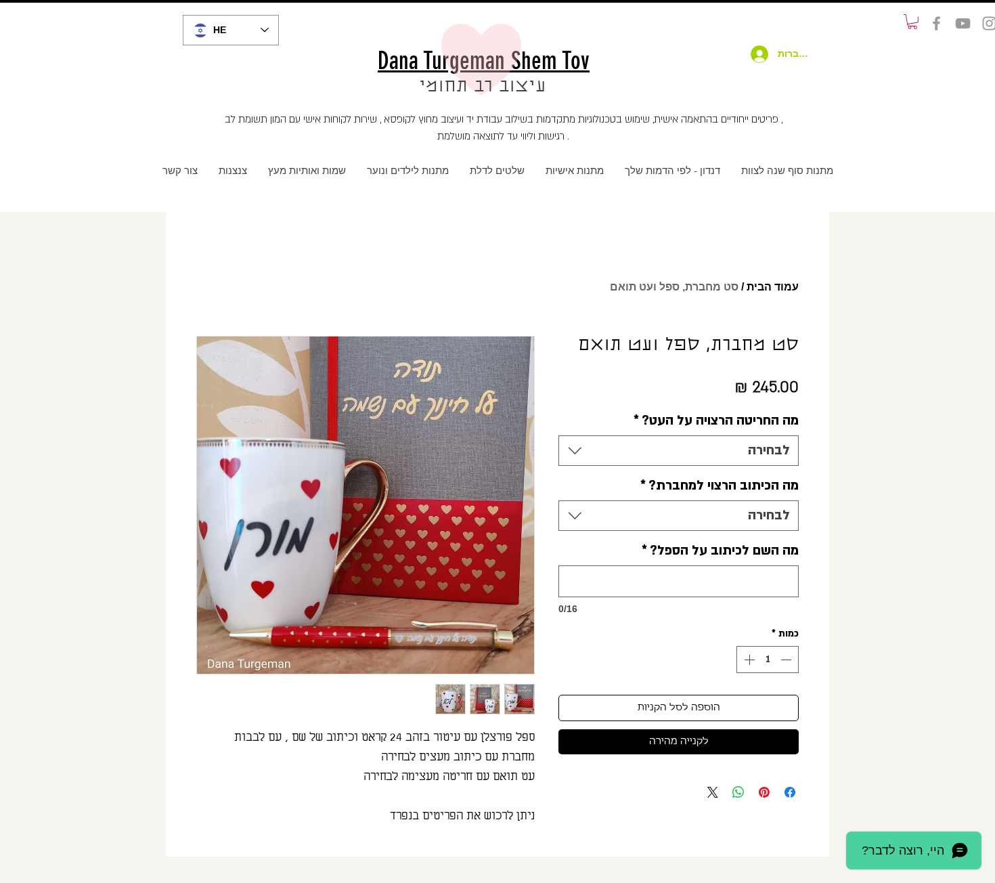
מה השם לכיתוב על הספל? (720, 550)
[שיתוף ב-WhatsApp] (738, 792)
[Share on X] (713, 792)
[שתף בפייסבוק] (790, 792)
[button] (912, 21)
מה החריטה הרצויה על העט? (716, 420)
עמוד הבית (773, 287)
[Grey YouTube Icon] (963, 23)
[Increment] (747, 659)
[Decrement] (787, 659)
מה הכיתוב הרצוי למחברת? (719, 485)
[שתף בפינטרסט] (764, 792)
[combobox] (678, 450)
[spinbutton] (767, 659)
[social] (936, 23)
